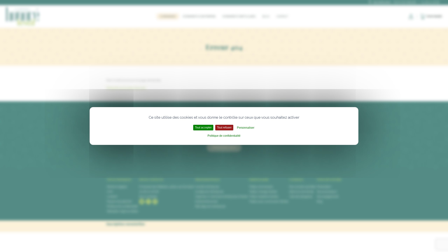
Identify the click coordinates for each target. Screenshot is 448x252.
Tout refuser (224, 127)
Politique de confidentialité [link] (224, 135)
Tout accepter (203, 127)
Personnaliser (245, 127)
